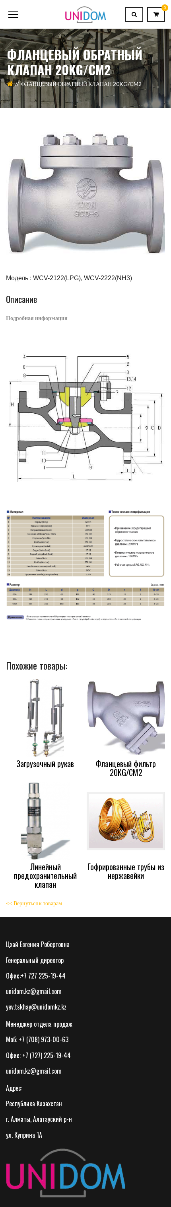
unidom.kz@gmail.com (34, 991)
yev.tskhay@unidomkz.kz (36, 1007)
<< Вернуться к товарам (34, 903)
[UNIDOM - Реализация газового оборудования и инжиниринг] (85, 14)
